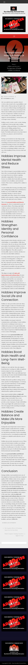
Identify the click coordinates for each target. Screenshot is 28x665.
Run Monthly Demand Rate (14, 12)
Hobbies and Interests (9, 522)
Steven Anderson (9, 96)
